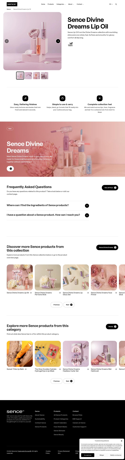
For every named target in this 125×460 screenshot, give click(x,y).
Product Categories (61, 419)
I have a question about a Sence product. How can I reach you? (43, 214)
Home (43, 4)
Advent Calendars (60, 423)
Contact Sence (40, 423)
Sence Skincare (59, 431)
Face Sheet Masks (60, 427)
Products (51, 4)
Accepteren (87, 455)
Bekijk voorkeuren (115, 455)
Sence (9, 9)
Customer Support (79, 427)
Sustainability (40, 419)
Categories (60, 4)
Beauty (111, 326)
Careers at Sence (79, 423)
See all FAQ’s (109, 188)
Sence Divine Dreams (106, 247)
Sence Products (41, 427)
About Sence (39, 415)
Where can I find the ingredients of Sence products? (38, 205)
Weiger (102, 455)
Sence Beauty (59, 434)
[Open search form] (116, 4)
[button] (121, 441)
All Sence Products (60, 415)
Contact (79, 4)
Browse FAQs (77, 415)
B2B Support (77, 419)
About (71, 4)
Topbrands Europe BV (24, 451)
